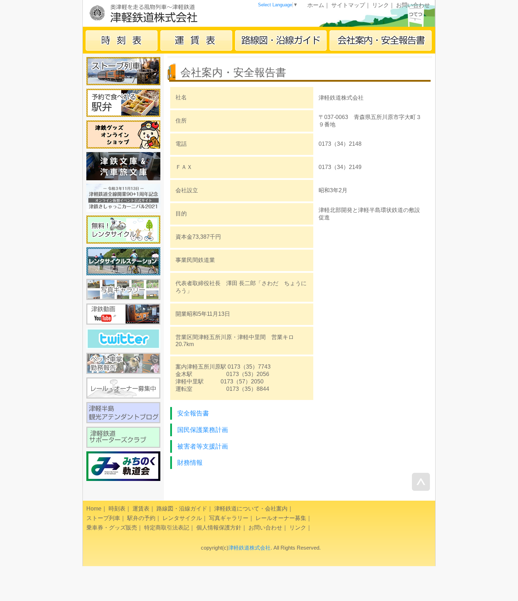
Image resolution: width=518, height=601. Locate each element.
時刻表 (117, 509)
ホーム (315, 5)
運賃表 (140, 509)
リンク (380, 5)
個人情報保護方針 (218, 528)
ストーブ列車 (103, 518)
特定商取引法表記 (166, 528)
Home (93, 509)
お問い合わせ (413, 5)
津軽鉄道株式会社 (249, 548)
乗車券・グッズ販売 (111, 528)
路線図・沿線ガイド (181, 509)
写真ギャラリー (228, 518)
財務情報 (190, 462)
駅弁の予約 (141, 518)
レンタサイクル (182, 518)
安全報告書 (193, 413)
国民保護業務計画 (202, 429)
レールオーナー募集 (280, 518)
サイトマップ (348, 5)
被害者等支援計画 (202, 446)
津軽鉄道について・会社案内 (251, 509)
